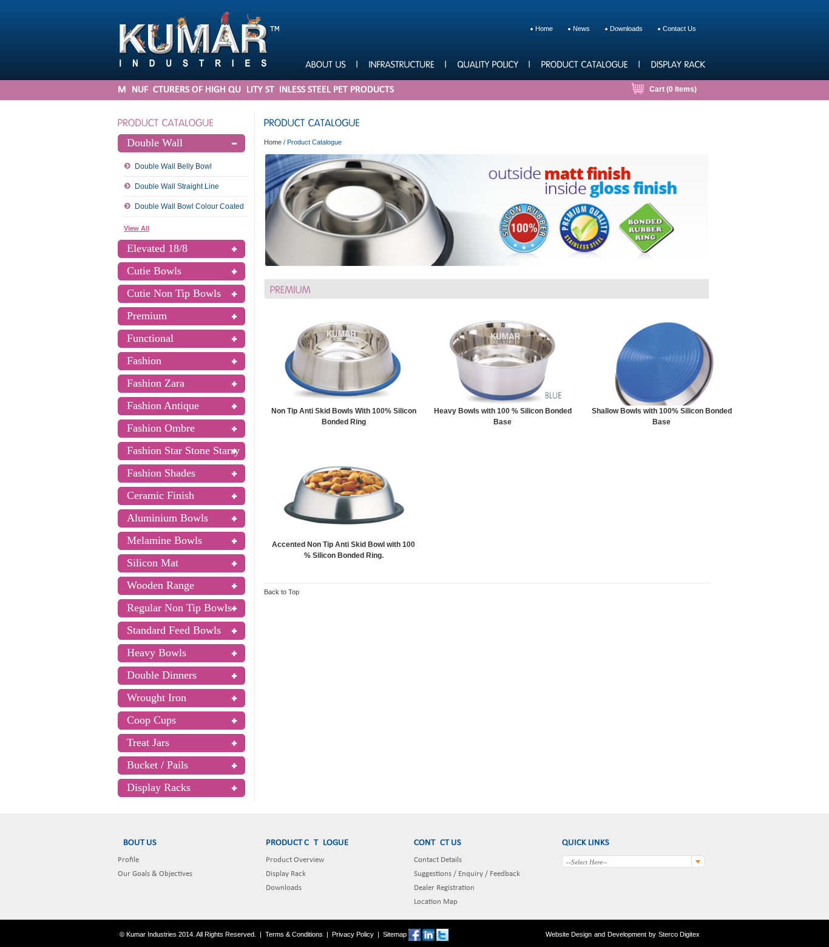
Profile (128, 860)
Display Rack (286, 874)
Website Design (569, 934)
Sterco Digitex (679, 934)
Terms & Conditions (294, 934)
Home (273, 142)
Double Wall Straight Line (177, 186)
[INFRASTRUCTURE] (401, 63)
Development (626, 934)
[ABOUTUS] (325, 63)
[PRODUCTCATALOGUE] (584, 63)
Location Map (436, 902)
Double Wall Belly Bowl (173, 166)
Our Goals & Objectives (155, 874)
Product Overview (295, 860)
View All (136, 228)
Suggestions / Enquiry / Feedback (467, 874)
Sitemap (395, 934)
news (581, 28)
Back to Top (281, 592)
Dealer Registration (444, 888)
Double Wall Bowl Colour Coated (189, 206)
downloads (626, 28)
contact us (679, 28)
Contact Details (438, 860)
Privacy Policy (353, 934)
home (544, 28)
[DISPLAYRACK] (678, 63)
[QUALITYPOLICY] (487, 63)
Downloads (284, 888)
